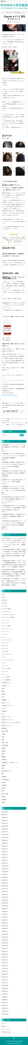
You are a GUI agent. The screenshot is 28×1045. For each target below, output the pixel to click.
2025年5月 (5, 851)
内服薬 (3, 694)
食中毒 (3, 796)
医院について (5, 702)
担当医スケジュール (7, 719)
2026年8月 (5, 812)
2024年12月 (5, 866)
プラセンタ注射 (6, 668)
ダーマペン (5, 648)
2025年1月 (5, 863)
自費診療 (18, 12)
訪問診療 (4, 785)
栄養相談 (4, 728)
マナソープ (5, 671)
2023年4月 (5, 923)
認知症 (3, 788)
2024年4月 (5, 888)
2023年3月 (5, 925)
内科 (17, 403)
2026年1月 (5, 831)
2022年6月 (5, 951)
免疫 (3, 691)
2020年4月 (5, 999)
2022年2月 (5, 962)
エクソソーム (5, 620)
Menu (4, 1)
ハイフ (3, 662)
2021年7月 (5, 977)
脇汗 (3, 774)
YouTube (4, 600)
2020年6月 (5, 994)
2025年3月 (5, 857)
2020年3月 (5, 1002)
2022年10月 (5, 940)
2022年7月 (5, 948)
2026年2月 (5, 829)
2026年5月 (5, 820)
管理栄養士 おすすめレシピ (10, 762)
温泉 (3, 737)
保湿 (3, 688)
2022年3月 (5, 960)
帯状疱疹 (4, 711)
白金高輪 (13, 405)
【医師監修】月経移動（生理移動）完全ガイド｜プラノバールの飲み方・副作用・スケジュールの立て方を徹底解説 (13, 464)
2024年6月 (5, 883)
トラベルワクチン (7, 654)
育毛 (6, 407)
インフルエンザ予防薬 (8, 617)
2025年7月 (5, 846)
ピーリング (5, 665)
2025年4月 (5, 854)
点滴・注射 (5, 742)
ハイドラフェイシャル (8, 660)
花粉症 (3, 782)
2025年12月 (5, 834)
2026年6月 (5, 817)
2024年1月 (5, 897)
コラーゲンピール (7, 640)
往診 (3, 714)
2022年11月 (5, 937)
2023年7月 (5, 914)
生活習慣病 (5, 745)
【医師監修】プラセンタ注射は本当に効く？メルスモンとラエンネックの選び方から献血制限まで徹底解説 (13, 455)
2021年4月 (5, 982)
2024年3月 (5, 891)
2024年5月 (5, 886)
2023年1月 (5, 931)
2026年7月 (5, 814)
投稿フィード (5, 1026)
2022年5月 (5, 954)
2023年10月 (5, 906)
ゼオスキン (5, 645)
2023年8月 (5, 911)
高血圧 (3, 802)
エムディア (5, 623)
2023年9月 (5, 908)
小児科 (3, 708)
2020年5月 (5, 997)
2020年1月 (5, 1008)
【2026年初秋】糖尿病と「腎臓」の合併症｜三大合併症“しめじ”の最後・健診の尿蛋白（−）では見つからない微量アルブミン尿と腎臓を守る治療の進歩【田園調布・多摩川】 (14, 553)
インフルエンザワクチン (8, 614)
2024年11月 (5, 869)
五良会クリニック (7, 685)
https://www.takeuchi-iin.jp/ (9, 395)
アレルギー (5, 606)
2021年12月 (5, 968)
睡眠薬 (3, 756)
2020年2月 (5, 1005)
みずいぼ (4, 603)
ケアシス (4, 637)
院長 (3, 791)
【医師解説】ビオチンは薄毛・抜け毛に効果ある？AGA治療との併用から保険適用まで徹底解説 (14, 473)
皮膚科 (18, 405)
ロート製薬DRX (6, 680)
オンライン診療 (6, 625)
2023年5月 (5, 920)
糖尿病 (3, 765)
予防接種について (7, 682)
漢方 (3, 739)
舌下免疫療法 (5, 779)
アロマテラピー (6, 611)
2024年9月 (5, 874)
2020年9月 (5, 988)
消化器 (3, 734)
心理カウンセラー (7, 717)
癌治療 (3, 748)
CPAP (3, 597)
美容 (15, 12)
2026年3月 (5, 826)
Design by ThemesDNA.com (14, 1043)
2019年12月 (5, 1011)
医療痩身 (4, 700)
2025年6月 (5, 849)
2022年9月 (5, 943)
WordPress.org (6, 1032)
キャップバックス (7, 628)
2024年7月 (5, 880)
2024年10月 (5, 871)
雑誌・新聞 (5, 793)
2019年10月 (5, 1014)
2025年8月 (5, 843)
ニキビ (3, 657)
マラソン (4, 674)
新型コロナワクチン (7, 725)
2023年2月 (5, 928)
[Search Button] (14, 1038)
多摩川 (21, 403)
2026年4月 (5, 823)
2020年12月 (5, 985)
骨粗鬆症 (4, 799)
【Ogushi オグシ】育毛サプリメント (14, 17)
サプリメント (11, 12)
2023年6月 (5, 917)
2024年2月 (5, 894)
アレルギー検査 (6, 608)
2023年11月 (5, 903)
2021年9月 (5, 971)
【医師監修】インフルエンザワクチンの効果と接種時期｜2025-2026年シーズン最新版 (13, 447)
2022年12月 (5, 934)
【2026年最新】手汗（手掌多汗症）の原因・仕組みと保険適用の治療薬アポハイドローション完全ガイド (13, 499)
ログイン (4, 1023)
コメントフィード (7, 1029)
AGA (3, 594)
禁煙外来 (4, 759)
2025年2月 (5, 860)
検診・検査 (5, 731)
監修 (3, 754)
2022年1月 (5, 965)
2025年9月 (5, 840)
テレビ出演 (5, 651)
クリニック (5, 634)
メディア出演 (5, 677)
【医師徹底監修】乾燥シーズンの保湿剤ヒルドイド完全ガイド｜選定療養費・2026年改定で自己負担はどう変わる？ (14, 507)
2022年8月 (5, 945)
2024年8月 (5, 877)
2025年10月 (5, 837)
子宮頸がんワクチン (7, 705)
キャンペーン (5, 631)
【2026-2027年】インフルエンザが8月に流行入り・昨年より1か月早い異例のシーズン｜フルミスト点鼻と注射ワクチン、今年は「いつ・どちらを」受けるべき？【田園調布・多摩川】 (14, 542)
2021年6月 (5, 980)
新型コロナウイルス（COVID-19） (11, 722)
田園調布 (7, 405)
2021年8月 (5, 974)
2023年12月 (5, 900)
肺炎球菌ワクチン (7, 771)
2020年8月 (5, 991)
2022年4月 (5, 957)
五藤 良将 (10, 22)
